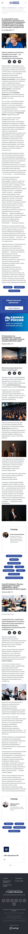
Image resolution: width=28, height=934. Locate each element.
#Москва (8, 823)
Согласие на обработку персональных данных (14, 920)
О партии (5, 878)
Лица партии (18, 878)
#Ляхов (8, 567)
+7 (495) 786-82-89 (14, 892)
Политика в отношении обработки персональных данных (14, 919)
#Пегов (19, 567)
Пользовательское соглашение (14, 915)
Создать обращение (14, 308)
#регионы (14, 559)
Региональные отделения (7, 881)
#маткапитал (19, 287)
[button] (10, 865)
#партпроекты (14, 574)
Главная (4, 7)
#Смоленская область (14, 556)
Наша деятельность (12, 7)
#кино (20, 570)
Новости (21, 7)
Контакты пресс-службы (7, 885)
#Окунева (8, 287)
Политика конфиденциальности (14, 916)
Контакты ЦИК (19, 881)
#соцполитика (14, 290)
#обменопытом (19, 827)
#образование (14, 831)
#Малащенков (8, 570)
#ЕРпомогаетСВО (14, 563)
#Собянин (7, 827)
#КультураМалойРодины (14, 577)
